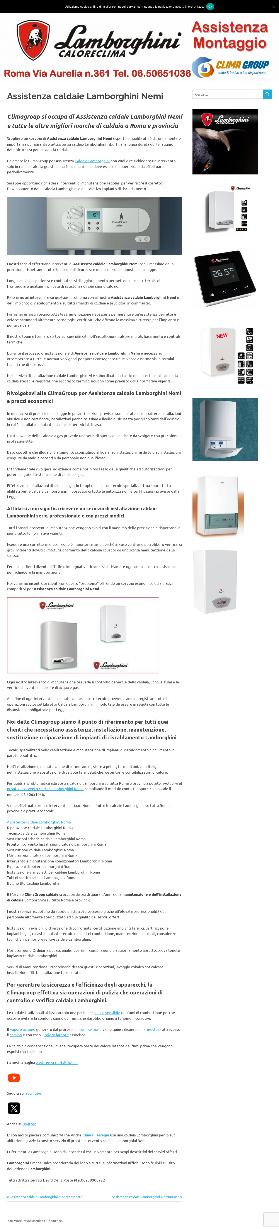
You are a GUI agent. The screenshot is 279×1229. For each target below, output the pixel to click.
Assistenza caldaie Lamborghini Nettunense (145, 1196)
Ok (210, 6)
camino (16, 1034)
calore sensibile (107, 1012)
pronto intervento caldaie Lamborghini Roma (45, 788)
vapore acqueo (22, 1029)
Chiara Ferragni (95, 1135)
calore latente (56, 1034)
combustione (90, 1029)
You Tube (33, 1093)
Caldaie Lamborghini (92, 160)
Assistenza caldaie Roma (57, 1062)
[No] (273, 6)
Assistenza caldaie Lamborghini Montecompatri (46, 1196)
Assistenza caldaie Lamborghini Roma (39, 822)
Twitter (29, 1123)
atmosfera (152, 1029)
